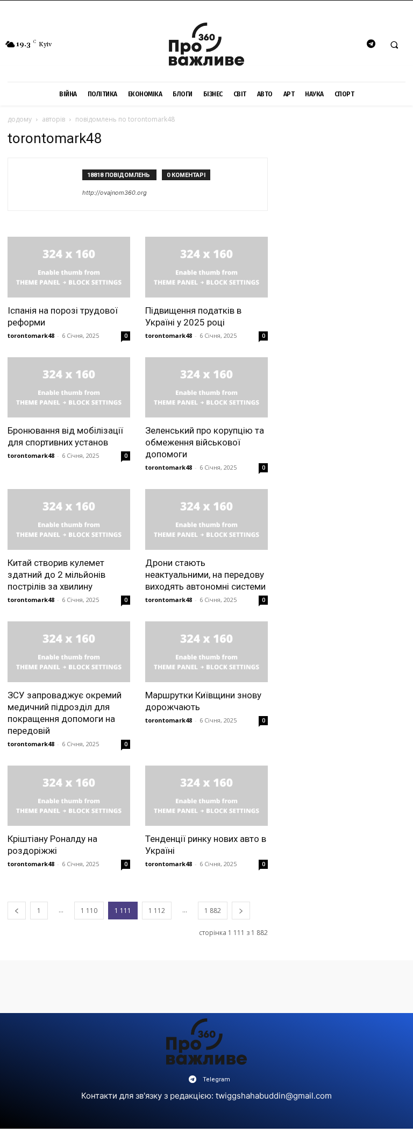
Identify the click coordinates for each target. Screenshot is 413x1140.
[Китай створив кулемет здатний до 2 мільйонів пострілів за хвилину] (69, 519)
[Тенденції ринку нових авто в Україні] (206, 796)
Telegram (216, 1079)
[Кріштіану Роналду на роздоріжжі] (69, 796)
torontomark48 (31, 335)
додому (20, 119)
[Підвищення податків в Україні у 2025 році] (206, 267)
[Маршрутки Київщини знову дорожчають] (206, 651)
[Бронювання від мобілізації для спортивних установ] (69, 387)
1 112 (156, 910)
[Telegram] (371, 44)
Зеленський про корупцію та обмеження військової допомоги (204, 442)
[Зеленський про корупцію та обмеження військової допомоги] (206, 387)
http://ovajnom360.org (114, 192)
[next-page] (241, 910)
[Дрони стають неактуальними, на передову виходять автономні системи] (206, 519)
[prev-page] (17, 910)
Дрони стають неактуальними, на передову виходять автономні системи (205, 574)
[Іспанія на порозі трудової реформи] (69, 267)
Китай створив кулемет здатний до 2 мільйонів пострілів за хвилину (56, 574)
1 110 (89, 910)
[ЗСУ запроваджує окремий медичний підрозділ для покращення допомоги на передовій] (69, 651)
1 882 (212, 910)
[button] (394, 44)
